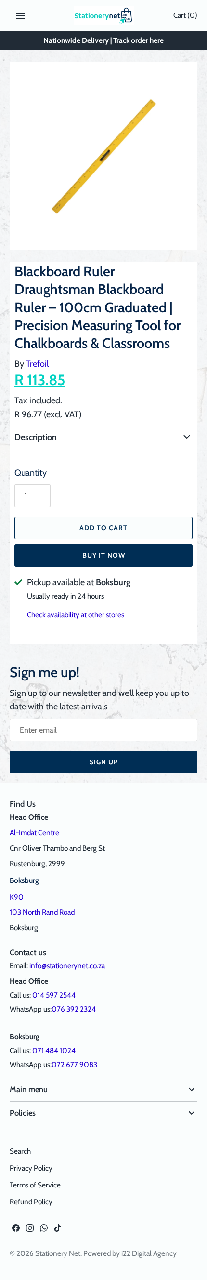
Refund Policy (31, 1201)
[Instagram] (30, 1230)
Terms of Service (35, 1184)
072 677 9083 (74, 1064)
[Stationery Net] (104, 15)
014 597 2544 (54, 995)
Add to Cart (103, 527)
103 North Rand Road (42, 912)
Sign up (104, 762)
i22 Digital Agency (149, 1253)
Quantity (30, 472)
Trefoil (37, 364)
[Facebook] (16, 1230)
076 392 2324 (74, 1008)
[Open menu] (20, 16)
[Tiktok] (58, 1230)
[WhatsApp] (44, 1230)
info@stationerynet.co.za (67, 965)
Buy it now (103, 555)
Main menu (29, 1089)
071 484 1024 (54, 1050)
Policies (23, 1113)
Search (20, 1151)
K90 (17, 897)
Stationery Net (57, 1253)
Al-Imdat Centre (34, 832)
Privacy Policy (31, 1168)
